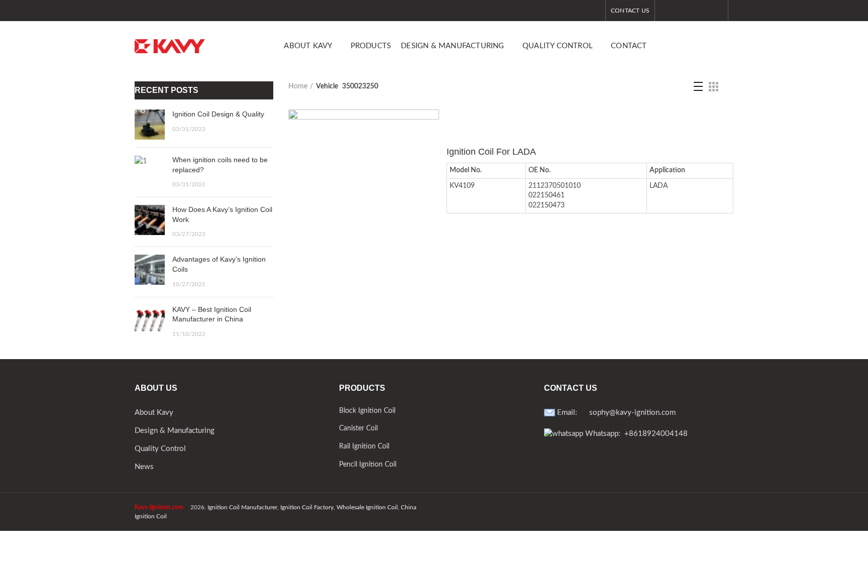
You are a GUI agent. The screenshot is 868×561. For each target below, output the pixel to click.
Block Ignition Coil (367, 410)
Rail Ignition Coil (364, 446)
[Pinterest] (716, 10)
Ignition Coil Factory (307, 507)
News (144, 467)
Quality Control (160, 449)
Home (297, 86)
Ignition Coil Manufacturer (242, 507)
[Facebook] (666, 10)
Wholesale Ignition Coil (367, 507)
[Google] (691, 10)
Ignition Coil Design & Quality (218, 114)
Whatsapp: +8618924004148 (635, 433)
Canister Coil (358, 428)
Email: (572, 412)
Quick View (431, 126)
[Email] (704, 10)
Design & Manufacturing (174, 430)
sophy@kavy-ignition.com (632, 412)
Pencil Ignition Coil (367, 464)
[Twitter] (679, 10)
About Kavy (154, 412)
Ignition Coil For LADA (491, 152)
